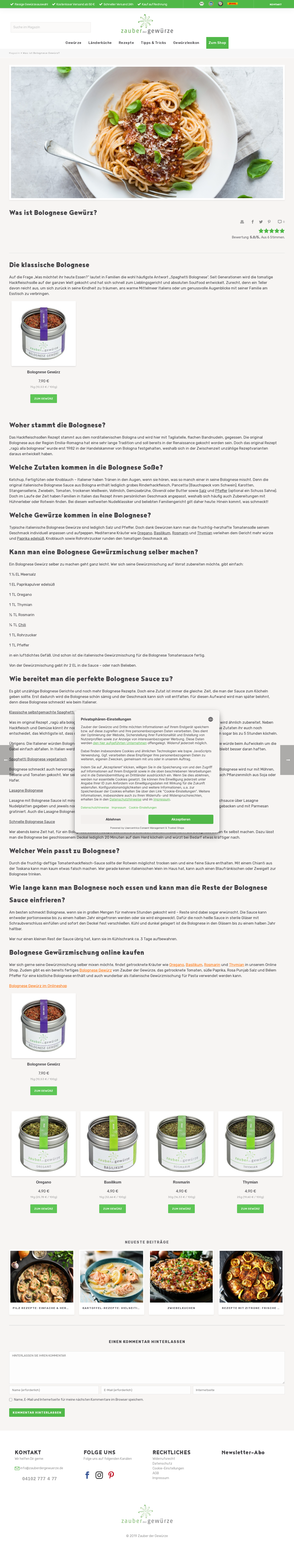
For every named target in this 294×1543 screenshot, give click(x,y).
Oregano (144, 533)
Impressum (161, 1478)
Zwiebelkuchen (181, 1308)
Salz (202, 491)
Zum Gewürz (43, 398)
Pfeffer (221, 491)
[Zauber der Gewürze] (147, 24)
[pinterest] (111, 1476)
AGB (156, 1473)
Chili (22, 625)
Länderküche (100, 43)
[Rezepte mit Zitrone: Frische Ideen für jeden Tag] (251, 1277)
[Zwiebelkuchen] (181, 1277)
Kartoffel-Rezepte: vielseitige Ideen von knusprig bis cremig (112, 1308)
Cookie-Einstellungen (168, 1468)
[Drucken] (242, 221)
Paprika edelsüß (30, 538)
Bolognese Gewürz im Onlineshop (38, 986)
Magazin (14, 53)
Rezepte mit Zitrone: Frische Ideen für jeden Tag (252, 1308)
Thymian (204, 533)
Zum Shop (217, 43)
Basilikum (162, 533)
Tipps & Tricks (153, 43)
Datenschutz (162, 1464)
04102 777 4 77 (39, 1478)
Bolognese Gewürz (95, 970)
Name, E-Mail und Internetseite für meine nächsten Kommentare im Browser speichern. (79, 1400)
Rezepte (126, 43)
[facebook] (87, 1476)
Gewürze (73, 43)
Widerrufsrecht (164, 1459)
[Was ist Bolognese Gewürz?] (147, 132)
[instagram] (99, 1476)
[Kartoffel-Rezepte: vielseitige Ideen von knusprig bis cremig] (111, 1277)
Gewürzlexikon (186, 43)
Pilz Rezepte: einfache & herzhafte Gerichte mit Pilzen (43, 1308)
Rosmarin (180, 533)
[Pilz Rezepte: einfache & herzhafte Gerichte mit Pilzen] (41, 1277)
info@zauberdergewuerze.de (41, 1468)
